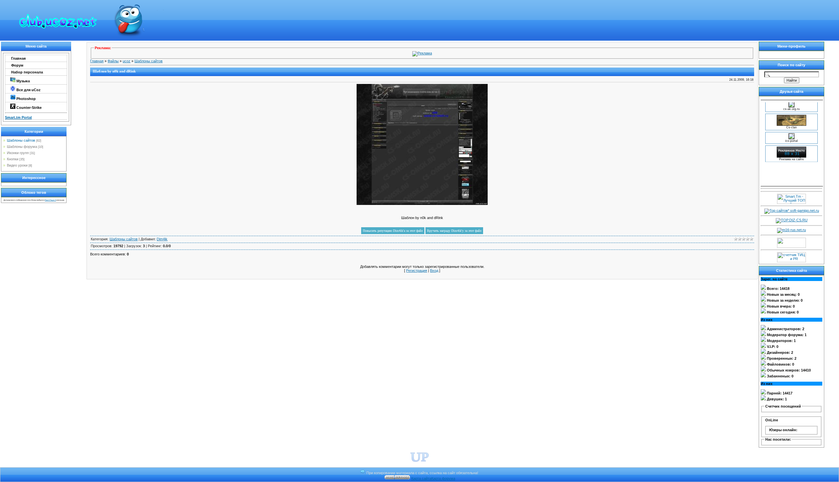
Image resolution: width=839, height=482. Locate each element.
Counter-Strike (28, 108)
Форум (16, 65)
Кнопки (12, 159)
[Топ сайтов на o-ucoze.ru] (791, 247)
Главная (18, 58)
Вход (434, 270)
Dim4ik (162, 239)
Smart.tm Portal (18, 117)
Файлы (113, 61)
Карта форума (443, 478)
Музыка (22, 81)
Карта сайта (421, 478)
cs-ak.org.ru (791, 105)
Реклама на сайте (791, 155)
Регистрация (416, 270)
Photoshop (25, 99)
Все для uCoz (28, 90)
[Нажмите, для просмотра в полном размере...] (422, 204)
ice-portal (791, 136)
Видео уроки (17, 165)
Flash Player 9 (50, 200)
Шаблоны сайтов (21, 140)
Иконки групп (18, 153)
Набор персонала (26, 72)
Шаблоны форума (22, 147)
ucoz (126, 61)
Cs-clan (791, 123)
